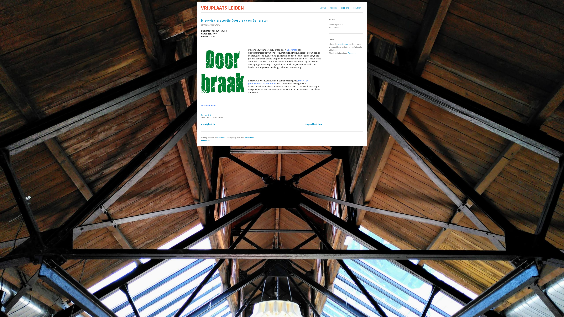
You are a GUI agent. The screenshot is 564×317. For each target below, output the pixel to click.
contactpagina (342, 44)
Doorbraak (292, 49)
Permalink (206, 115)
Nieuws (323, 8)
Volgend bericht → (313, 124)
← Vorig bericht (208, 124)
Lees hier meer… (209, 105)
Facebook (351, 53)
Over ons (345, 8)
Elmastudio (249, 137)
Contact (357, 8)
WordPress (221, 137)
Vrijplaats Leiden (222, 8)
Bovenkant (205, 140)
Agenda (333, 8)
